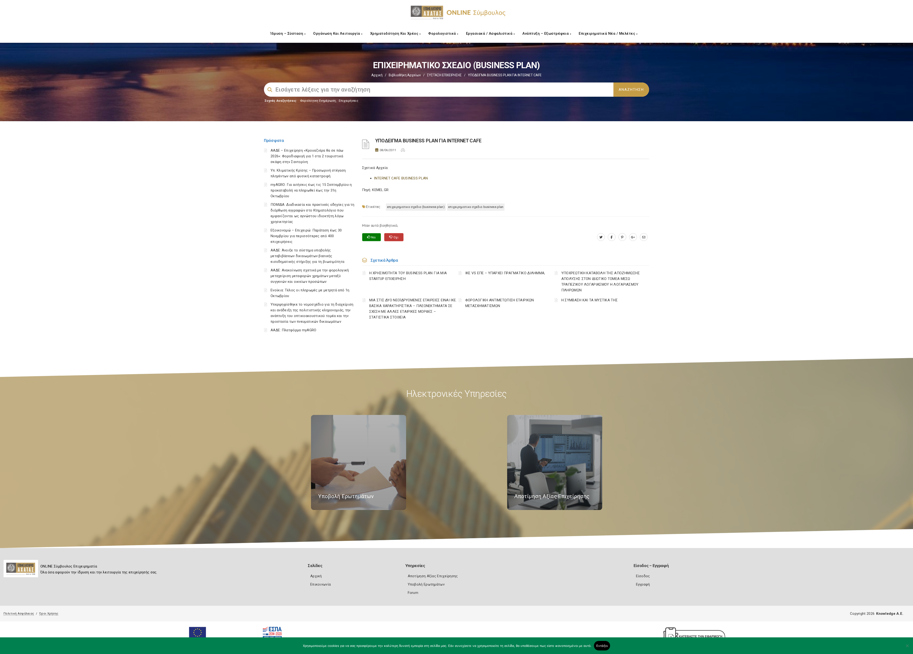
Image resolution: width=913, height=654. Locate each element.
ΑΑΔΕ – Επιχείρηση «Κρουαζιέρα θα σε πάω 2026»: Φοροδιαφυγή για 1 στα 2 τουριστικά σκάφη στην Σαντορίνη (307, 156)
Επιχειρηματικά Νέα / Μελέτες (607, 33)
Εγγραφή (643, 584)
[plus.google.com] (633, 237)
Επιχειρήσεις (348, 100)
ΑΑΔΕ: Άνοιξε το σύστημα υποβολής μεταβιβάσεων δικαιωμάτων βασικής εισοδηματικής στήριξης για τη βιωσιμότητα (307, 256)
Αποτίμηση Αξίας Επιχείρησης (433, 576)
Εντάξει (602, 646)
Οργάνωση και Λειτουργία (337, 33)
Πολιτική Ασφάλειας (19, 613)
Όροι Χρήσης (48, 613)
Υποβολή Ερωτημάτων (426, 584)
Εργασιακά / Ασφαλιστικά (490, 33)
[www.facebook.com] (611, 237)
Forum (413, 593)
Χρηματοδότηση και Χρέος (394, 33)
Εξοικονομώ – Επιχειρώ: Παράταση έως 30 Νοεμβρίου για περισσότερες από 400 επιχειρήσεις (306, 236)
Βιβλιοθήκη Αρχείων (405, 75)
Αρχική (377, 75)
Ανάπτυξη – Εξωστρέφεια (546, 33)
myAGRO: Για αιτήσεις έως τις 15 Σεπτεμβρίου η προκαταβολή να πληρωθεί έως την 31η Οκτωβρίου (311, 190)
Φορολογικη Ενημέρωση (318, 100)
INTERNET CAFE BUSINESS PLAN (401, 178)
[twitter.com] (601, 237)
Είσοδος (643, 576)
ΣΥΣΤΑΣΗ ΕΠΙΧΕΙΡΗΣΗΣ (444, 75)
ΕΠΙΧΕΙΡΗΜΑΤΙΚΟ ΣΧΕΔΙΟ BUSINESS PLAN (476, 207)
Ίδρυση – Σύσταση (287, 33)
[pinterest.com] (622, 237)
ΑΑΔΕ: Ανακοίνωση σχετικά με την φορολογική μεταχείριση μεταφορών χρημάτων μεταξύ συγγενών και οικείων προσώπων (310, 276)
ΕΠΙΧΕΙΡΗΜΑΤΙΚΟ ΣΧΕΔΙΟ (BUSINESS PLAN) (416, 207)
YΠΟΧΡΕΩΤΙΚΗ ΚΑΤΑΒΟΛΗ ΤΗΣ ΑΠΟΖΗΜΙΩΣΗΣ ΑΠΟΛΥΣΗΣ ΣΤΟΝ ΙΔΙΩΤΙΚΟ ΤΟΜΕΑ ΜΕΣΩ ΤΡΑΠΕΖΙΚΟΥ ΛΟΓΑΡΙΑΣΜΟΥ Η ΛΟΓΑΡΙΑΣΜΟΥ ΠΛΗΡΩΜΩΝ (600, 281)
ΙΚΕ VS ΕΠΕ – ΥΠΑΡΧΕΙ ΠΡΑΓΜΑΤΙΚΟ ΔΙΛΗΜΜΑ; (505, 273)
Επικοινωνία (320, 584)
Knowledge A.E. (889, 613)
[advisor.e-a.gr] (643, 237)
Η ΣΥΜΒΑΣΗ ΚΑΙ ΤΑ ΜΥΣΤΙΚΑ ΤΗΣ (589, 300)
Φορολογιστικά (442, 33)
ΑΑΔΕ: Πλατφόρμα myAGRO (293, 330)
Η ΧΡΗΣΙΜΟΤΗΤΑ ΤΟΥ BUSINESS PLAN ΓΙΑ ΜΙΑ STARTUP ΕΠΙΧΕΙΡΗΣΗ (408, 276)
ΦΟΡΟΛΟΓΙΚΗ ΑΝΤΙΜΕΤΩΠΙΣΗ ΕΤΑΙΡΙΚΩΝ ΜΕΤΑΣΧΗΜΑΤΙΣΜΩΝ (499, 303)
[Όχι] (907, 648)
